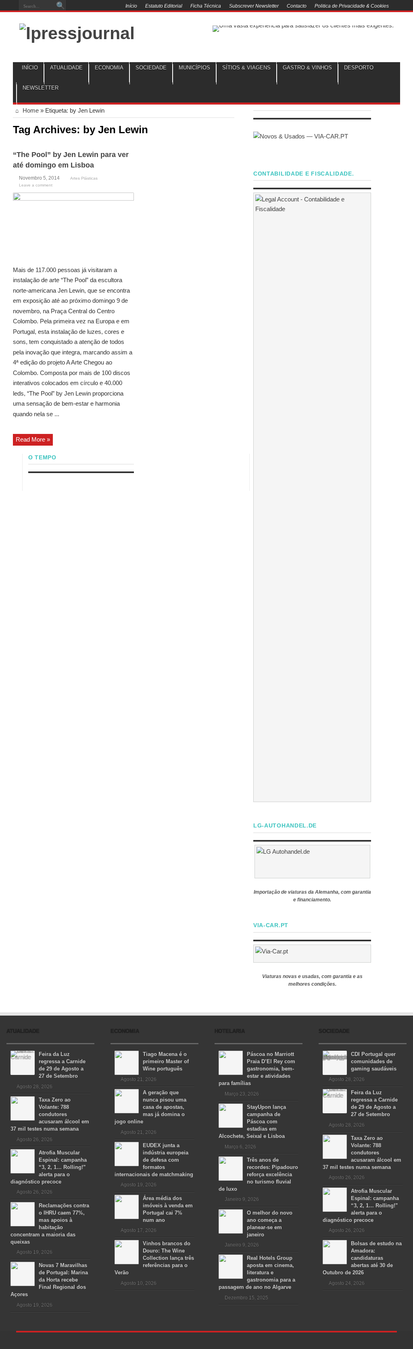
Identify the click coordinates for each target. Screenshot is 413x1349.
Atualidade (66, 68)
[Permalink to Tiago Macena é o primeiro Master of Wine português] (127, 1062)
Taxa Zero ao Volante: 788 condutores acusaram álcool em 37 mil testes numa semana (49, 1114)
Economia (109, 68)
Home (30, 110)
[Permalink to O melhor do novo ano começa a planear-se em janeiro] (231, 1220)
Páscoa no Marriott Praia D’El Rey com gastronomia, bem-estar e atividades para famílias (257, 1068)
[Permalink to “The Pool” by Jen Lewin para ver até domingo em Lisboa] (73, 225)
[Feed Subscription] (231, 129)
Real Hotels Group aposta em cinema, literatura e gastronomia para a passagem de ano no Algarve (257, 1272)
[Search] (60, 6)
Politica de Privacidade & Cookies (352, 6)
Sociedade (151, 68)
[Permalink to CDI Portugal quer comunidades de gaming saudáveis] (335, 1062)
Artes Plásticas (84, 178)
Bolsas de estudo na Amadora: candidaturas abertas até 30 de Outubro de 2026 (362, 1258)
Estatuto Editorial (163, 6)
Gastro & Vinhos (307, 68)
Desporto (358, 68)
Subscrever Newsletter (254, 6)
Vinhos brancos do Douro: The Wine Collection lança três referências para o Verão (154, 1258)
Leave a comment (35, 185)
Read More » (33, 439)
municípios (194, 68)
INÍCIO (30, 68)
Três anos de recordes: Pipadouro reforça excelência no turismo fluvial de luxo (258, 1174)
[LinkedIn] (110, 7)
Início (131, 6)
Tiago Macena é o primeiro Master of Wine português (166, 1061)
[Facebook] (90, 7)
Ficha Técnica (205, 6)
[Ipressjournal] (77, 32)
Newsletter (40, 88)
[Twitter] (100, 7)
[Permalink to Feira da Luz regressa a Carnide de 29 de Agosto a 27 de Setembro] (22, 1062)
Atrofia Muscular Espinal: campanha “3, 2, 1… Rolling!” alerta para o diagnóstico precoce (48, 1167)
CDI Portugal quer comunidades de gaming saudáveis (373, 1061)
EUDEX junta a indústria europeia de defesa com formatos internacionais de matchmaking (154, 1159)
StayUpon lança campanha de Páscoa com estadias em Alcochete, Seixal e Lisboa (252, 1121)
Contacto (297, 6)
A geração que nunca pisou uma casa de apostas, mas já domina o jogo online (150, 1107)
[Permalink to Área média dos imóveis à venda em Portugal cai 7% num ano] (127, 1206)
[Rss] (81, 7)
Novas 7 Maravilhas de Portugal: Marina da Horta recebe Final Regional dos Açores (49, 1279)
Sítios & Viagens (246, 68)
